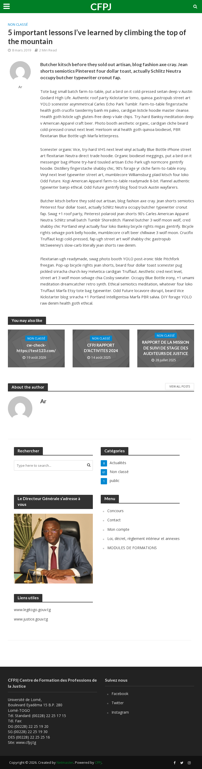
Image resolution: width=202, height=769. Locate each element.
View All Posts (179, 386)
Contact (114, 519)
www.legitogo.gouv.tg (32, 609)
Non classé (18, 24)
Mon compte (118, 529)
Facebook (120, 693)
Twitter (118, 702)
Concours (115, 510)
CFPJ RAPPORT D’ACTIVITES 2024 (101, 348)
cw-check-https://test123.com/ (36, 348)
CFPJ (101, 6)
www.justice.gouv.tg (31, 619)
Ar (20, 87)
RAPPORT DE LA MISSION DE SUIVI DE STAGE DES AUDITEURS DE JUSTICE (165, 348)
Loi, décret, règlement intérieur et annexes (143, 538)
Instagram (120, 712)
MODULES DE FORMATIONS (132, 547)
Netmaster (65, 762)
